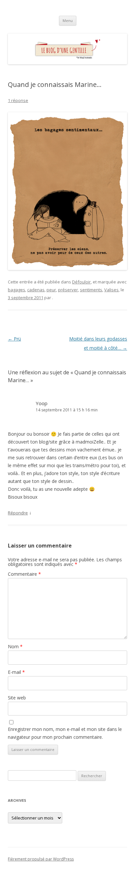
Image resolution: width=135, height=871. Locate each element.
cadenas (36, 290)
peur (51, 290)
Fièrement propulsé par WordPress (41, 859)
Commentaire (24, 574)
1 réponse (18, 100)
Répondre (18, 513)
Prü (14, 339)
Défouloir (81, 282)
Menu (68, 20)
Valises (111, 290)
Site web (17, 698)
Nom (15, 646)
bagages (16, 290)
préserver (68, 290)
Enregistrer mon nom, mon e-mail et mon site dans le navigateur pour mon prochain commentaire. (65, 733)
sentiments (91, 290)
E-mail (16, 672)
